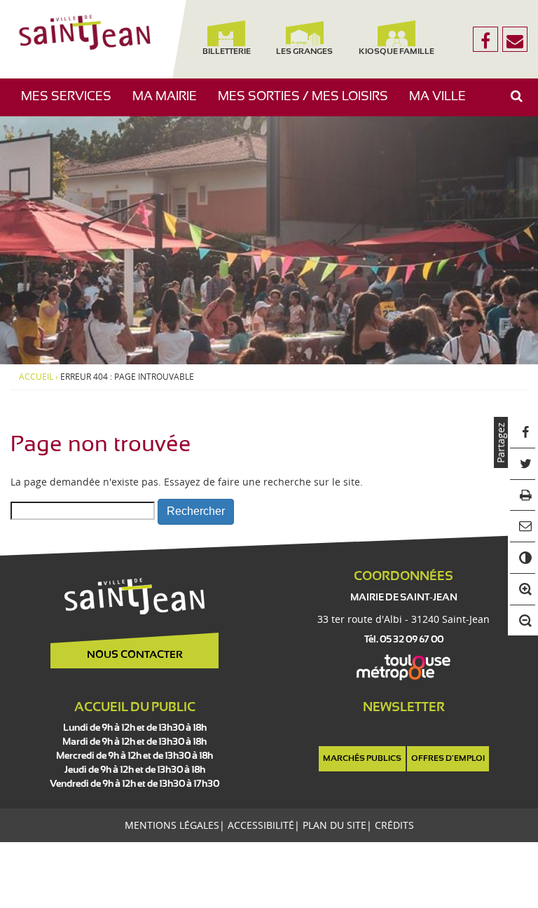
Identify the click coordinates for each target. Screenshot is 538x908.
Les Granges (304, 52)
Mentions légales (172, 825)
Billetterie (226, 52)
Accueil (36, 377)
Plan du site (334, 825)
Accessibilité (261, 825)
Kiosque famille (397, 52)
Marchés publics (362, 759)
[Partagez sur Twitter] (523, 464)
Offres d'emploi (448, 759)
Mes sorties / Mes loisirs (308, 103)
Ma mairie (169, 103)
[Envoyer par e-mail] (523, 526)
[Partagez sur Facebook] (523, 432)
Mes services (71, 103)
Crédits (394, 825)
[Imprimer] (523, 495)
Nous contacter (135, 655)
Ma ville (442, 103)
